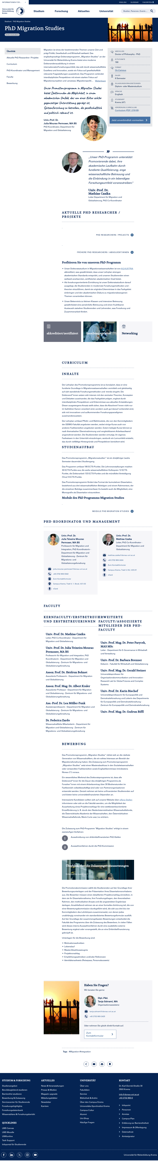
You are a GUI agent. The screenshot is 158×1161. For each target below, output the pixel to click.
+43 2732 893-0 (126, 1098)
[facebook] (3, 1154)
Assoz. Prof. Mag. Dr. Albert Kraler (68, 686)
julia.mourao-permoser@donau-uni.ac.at (70, 569)
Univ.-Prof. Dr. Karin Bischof (119, 691)
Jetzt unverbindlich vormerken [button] (127, 120)
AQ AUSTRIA (127, 268)
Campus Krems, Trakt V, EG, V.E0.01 (122, 570)
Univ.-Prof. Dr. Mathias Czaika (65, 634)
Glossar (133, 2)
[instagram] (27, 1154)
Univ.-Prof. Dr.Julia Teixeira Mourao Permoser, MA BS (72, 539)
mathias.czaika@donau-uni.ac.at (121, 555)
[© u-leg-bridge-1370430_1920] (61, 1007)
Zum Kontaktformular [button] (94, 1034)
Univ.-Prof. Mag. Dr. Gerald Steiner (123, 670)
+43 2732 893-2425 (97, 1016)
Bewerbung (12, 83)
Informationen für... (11, 2)
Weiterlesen (100, 81)
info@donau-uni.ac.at (129, 1094)
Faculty (10, 76)
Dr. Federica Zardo (58, 720)
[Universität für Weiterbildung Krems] (14, 11)
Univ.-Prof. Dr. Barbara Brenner (121, 660)
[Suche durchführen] (152, 11)
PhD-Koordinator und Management (23, 70)
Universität (106, 11)
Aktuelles (84, 11)
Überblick (11, 51)
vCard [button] (55, 589)
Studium (39, 11)
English (123, 2)
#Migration (74, 1051)
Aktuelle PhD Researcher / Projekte (23, 57)
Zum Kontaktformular (62, 579)
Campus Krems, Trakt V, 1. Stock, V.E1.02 (69, 584)
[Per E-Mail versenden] (94, 1064)
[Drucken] (102, 1064)
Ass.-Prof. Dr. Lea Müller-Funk (65, 703)
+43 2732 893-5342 (61, 574)
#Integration (85, 1051)
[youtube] (35, 1154)
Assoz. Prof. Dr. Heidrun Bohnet (66, 672)
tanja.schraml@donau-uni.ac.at (103, 1011)
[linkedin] (11, 1154)
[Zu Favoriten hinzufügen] (109, 1064)
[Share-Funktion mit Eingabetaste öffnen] (86, 1064)
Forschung (61, 11)
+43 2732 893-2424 (115, 560)
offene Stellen (125, 799)
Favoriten (146, 2)
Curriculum (12, 64)
